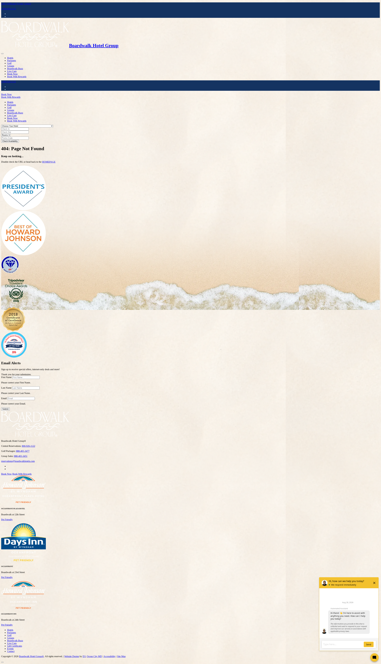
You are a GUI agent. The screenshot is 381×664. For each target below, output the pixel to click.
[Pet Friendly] (23, 502)
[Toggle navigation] (2, 53)
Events (20, 3)
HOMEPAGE (49, 162)
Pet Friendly (7, 519)
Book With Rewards (16, 76)
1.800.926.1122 (8, 8)
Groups (10, 66)
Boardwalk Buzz (15, 68)
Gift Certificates (8, 3)
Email (4, 398)
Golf (9, 63)
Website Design (71, 656)
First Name (6, 377)
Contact (27, 3)
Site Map (121, 656)
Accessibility (109, 656)
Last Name (6, 388)
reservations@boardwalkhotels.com (18, 461)
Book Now (12, 74)
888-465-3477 (22, 451)
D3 (84, 656)
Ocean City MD (94, 656)
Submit (5, 409)
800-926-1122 (28, 446)
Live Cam (12, 71)
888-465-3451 (20, 456)
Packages (11, 60)
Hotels (10, 58)
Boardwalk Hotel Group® (31, 656)
